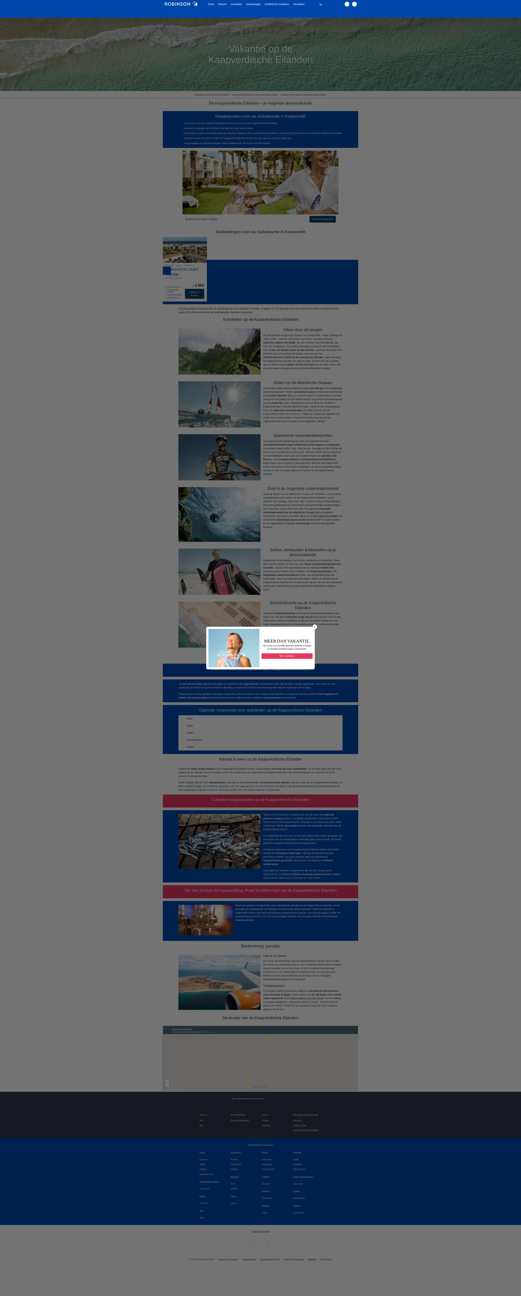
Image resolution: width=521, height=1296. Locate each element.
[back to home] (181, 4)
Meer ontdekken (287, 656)
